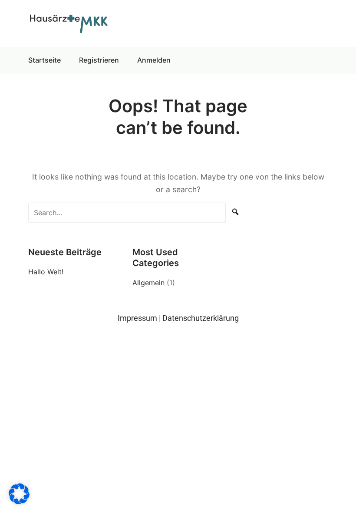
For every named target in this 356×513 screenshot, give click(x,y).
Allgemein (148, 282)
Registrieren (99, 60)
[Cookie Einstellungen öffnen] (19, 493)
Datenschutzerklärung (200, 318)
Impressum (137, 318)
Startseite (44, 60)
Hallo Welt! (45, 271)
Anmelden (154, 60)
